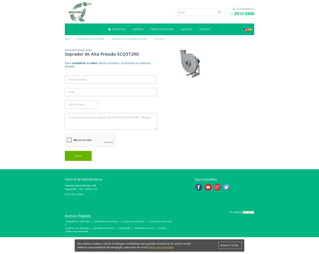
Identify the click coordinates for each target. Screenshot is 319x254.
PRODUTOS (118, 29)
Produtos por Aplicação (77, 228)
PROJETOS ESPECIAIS (162, 29)
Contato (162, 228)
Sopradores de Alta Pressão (90, 39)
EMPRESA (138, 29)
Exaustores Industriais (133, 221)
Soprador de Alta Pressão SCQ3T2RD (129, 39)
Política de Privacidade (77, 231)
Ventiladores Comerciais (78, 221)
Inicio (67, 39)
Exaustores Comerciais (160, 221)
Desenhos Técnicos (144, 228)
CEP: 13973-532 (88, 189)
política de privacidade (161, 247)
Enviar (78, 155)
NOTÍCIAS (186, 29)
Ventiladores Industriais (106, 221)
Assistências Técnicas (104, 228)
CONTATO (205, 29)
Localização (124, 228)
